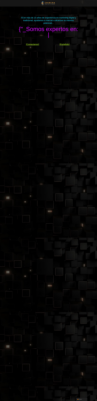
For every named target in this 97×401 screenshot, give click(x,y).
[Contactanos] (32, 44)
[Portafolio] (64, 44)
